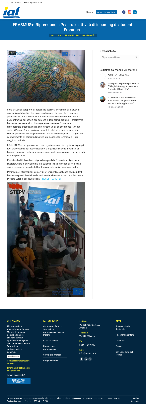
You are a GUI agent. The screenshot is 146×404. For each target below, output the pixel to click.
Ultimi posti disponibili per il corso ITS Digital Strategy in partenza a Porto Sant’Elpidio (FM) (123, 86)
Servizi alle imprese (52, 355)
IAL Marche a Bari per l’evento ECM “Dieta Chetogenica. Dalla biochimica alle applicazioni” (122, 100)
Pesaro (119, 346)
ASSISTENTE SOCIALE (118, 75)
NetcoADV (135, 401)
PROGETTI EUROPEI (51, 178)
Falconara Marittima (125, 335)
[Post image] (103, 76)
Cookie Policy (13, 356)
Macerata (120, 340)
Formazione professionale (49, 347)
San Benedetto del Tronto (124, 353)
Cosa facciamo (50, 340)
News (12, 53)
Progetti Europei (50, 360)
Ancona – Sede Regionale (123, 327)
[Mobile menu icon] (141, 12)
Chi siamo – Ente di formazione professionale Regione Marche (53, 330)
